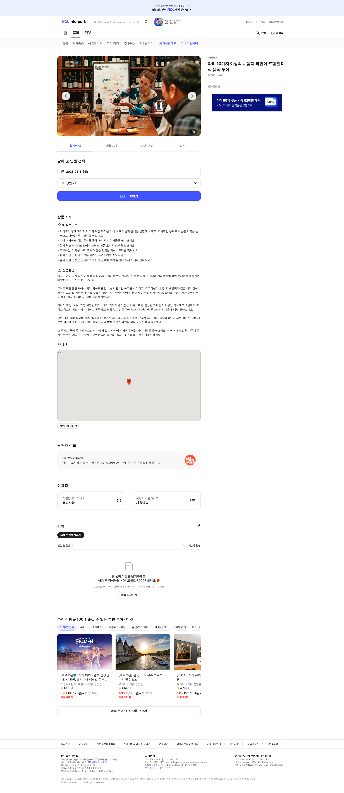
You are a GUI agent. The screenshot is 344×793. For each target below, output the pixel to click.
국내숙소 (129, 43)
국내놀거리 (146, 43)
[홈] (65, 33)
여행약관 (163, 743)
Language (272, 743)
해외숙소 (78, 43)
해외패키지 (95, 43)
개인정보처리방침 (106, 743)
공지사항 (234, 743)
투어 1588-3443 (153, 759)
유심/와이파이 (140, 627)
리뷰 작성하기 (129, 594)
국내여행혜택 (189, 43)
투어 (83, 627)
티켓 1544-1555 (171, 759)
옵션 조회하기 (129, 196)
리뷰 (183, 146)
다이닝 (196, 627)
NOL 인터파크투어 (70, 535)
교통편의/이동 (117, 627)
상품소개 (111, 146)
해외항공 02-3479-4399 (157, 765)
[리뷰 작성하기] (198, 526)
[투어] (76, 33)
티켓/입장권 (67, 627)
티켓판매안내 (214, 743)
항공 (65, 43)
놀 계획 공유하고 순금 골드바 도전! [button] (116, 22)
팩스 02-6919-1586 (154, 762)
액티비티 (97, 627)
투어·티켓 (113, 43)
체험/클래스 (162, 627)
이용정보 (147, 146)
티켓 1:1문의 (165, 767)
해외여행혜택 (167, 43)
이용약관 (83, 743)
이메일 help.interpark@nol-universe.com (186, 762)
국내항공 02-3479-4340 (184, 765)
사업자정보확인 (99, 762)
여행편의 (180, 627)
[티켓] (88, 33)
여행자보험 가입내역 (187, 743)
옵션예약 (75, 146)
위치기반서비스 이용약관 (137, 743)
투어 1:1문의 (151, 767)
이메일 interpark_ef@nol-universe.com (254, 762)
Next (200, 660)
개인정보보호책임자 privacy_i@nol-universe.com (259, 765)
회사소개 (65, 743)
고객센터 (252, 743)
